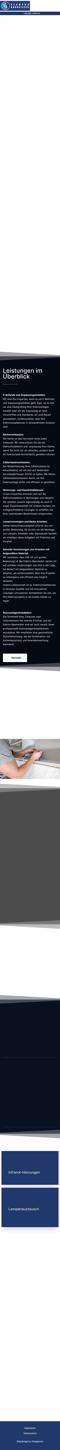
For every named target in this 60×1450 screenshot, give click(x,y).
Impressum (30, 1428)
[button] (55, 6)
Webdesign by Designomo (30, 1441)
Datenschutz (30, 1433)
